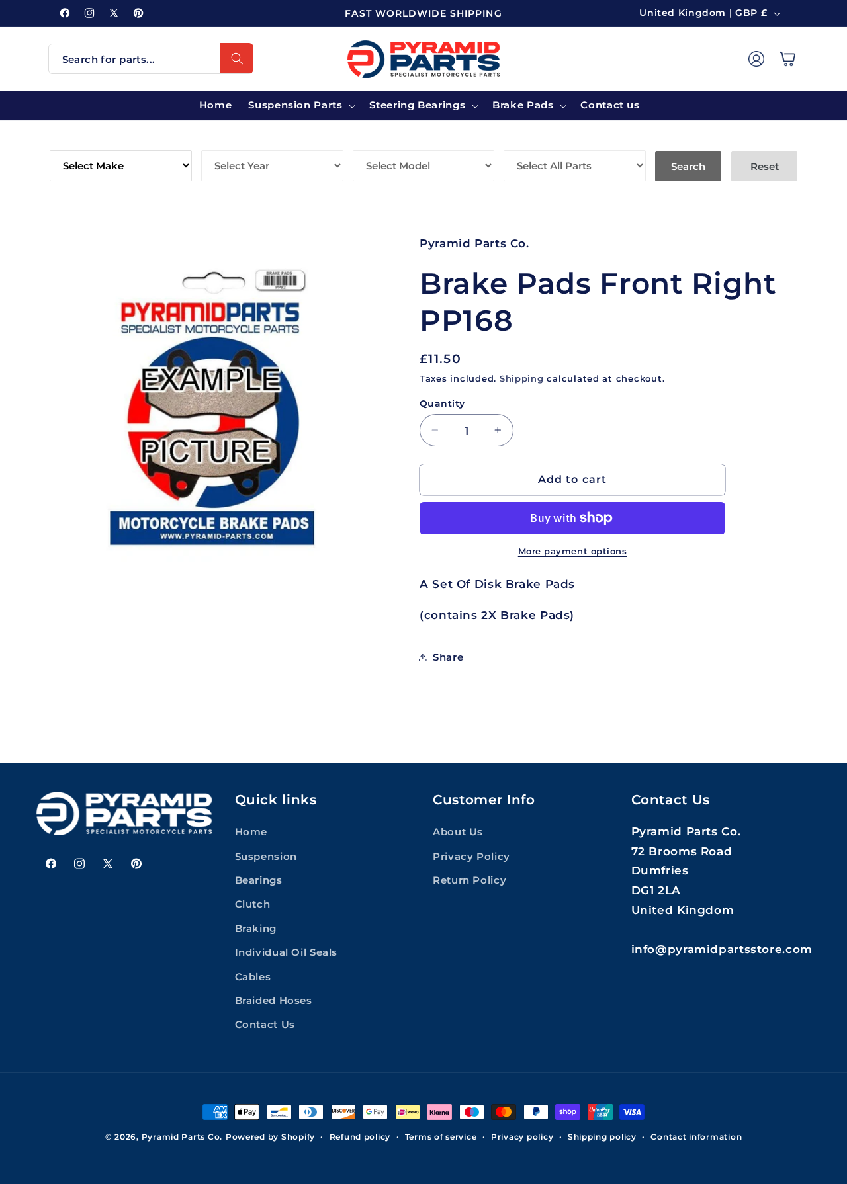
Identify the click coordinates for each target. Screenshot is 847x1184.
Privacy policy (522, 1137)
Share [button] (448, 657)
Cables (253, 977)
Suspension (266, 857)
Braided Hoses (273, 1001)
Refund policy (360, 1137)
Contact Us (265, 1025)
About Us (458, 832)
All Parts (533, 140)
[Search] (236, 58)
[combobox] (150, 59)
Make (66, 140)
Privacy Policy (471, 857)
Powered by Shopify (270, 1137)
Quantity (442, 403)
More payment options (572, 551)
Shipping (522, 378)
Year (216, 140)
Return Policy (469, 880)
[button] (787, 59)
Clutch (253, 904)
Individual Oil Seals (286, 952)
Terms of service (441, 1137)
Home (251, 832)
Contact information (696, 1137)
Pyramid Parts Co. (182, 1137)
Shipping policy (602, 1137)
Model (373, 140)
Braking (256, 929)
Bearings (259, 880)
